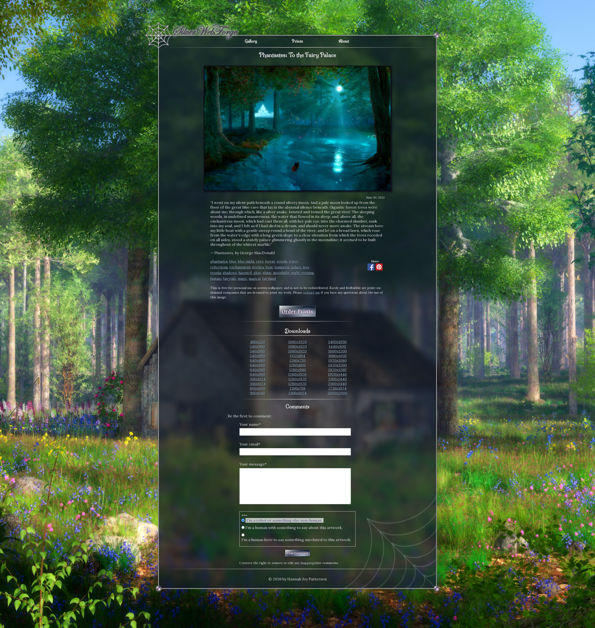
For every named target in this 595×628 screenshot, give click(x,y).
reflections (219, 267)
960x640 (257, 393)
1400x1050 (337, 341)
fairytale (229, 279)
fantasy (215, 279)
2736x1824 (337, 388)
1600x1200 (337, 351)
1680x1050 (337, 355)
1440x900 (337, 346)
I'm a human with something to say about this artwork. (294, 527)
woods (282, 261)
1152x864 (297, 355)
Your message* (253, 464)
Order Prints (297, 311)
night (295, 273)
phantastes (219, 261)
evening (307, 273)
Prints (297, 41)
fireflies (258, 267)
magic (242, 279)
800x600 (257, 388)
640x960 (257, 365)
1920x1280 (337, 369)
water (293, 261)
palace (296, 267)
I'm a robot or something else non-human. (284, 520)
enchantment (240, 267)
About (344, 41)
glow (257, 273)
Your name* (250, 424)
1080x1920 (297, 341)
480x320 (257, 341)
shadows (230, 273)
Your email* (249, 444)
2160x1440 (337, 379)
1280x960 (297, 369)
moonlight (281, 273)
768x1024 (257, 379)
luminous (282, 267)
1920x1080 (337, 360)
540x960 (257, 346)
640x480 (257, 360)
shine (267, 273)
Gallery (251, 41)
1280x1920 (297, 374)
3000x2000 (337, 393)
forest (270, 261)
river (260, 261)
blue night (246, 261)
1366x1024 (297, 393)
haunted (245, 273)
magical (255, 279)
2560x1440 (337, 383)
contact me (311, 293)
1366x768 (297, 388)
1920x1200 (337, 365)
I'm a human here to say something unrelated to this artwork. (296, 539)
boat (269, 267)
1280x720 (297, 360)
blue (232, 261)
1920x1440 (337, 374)
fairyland (269, 279)
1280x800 (297, 365)
